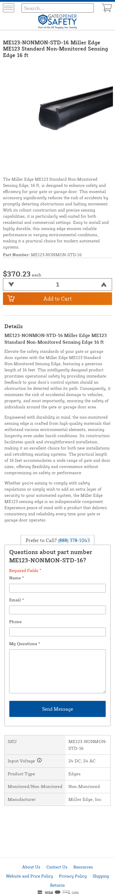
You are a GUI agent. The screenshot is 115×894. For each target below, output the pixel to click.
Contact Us (57, 866)
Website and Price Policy (29, 875)
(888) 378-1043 (73, 540)
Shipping (101, 875)
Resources (83, 866)
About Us (31, 866)
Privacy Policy (73, 875)
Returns (57, 885)
